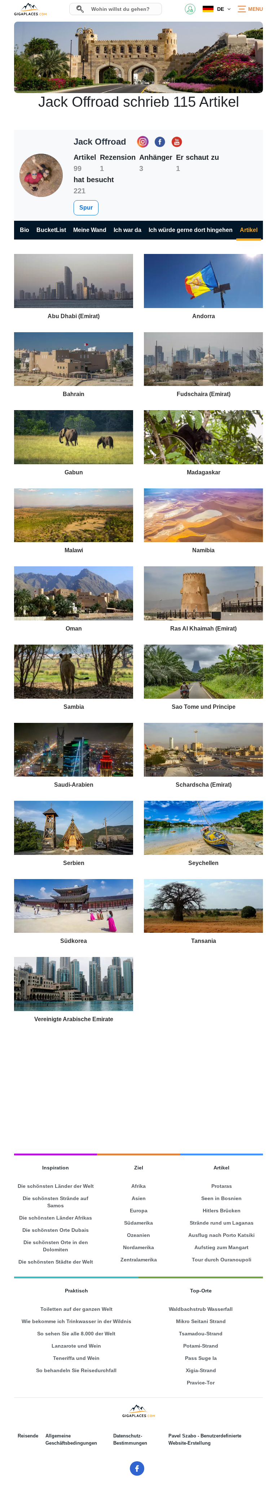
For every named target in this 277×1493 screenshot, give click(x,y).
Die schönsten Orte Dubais (55, 1230)
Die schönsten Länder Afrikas (55, 1218)
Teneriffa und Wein (76, 1358)
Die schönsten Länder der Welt (56, 1186)
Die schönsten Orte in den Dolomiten (55, 1245)
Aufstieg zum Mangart (221, 1247)
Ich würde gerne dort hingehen (191, 230)
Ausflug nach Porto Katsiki (221, 1235)
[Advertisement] (138, 1085)
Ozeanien (138, 1235)
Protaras (221, 1186)
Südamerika (138, 1223)
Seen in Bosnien (221, 1198)
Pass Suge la (201, 1358)
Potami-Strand (200, 1346)
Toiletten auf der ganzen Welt (76, 1309)
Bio (24, 230)
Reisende (28, 1436)
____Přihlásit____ (190, 9)
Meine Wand (89, 230)
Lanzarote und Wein (76, 1346)
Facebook (160, 142)
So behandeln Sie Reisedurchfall (76, 1370)
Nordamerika (138, 1247)
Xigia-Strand (201, 1370)
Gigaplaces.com (30, 9)
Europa (139, 1210)
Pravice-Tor (201, 1383)
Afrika (138, 1186)
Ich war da (127, 230)
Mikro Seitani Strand (201, 1321)
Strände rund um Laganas (222, 1223)
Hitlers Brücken (222, 1210)
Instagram (143, 142)
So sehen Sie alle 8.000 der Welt (76, 1333)
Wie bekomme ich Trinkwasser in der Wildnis (76, 1321)
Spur (86, 208)
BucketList (51, 230)
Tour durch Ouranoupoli (221, 1260)
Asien (139, 1198)
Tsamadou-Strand (201, 1333)
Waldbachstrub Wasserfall (201, 1309)
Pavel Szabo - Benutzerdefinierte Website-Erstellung (204, 1439)
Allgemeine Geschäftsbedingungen (71, 1439)
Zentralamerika (138, 1260)
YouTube (177, 142)
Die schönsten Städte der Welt (55, 1262)
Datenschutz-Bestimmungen (130, 1439)
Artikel (249, 230)
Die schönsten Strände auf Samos (55, 1201)
